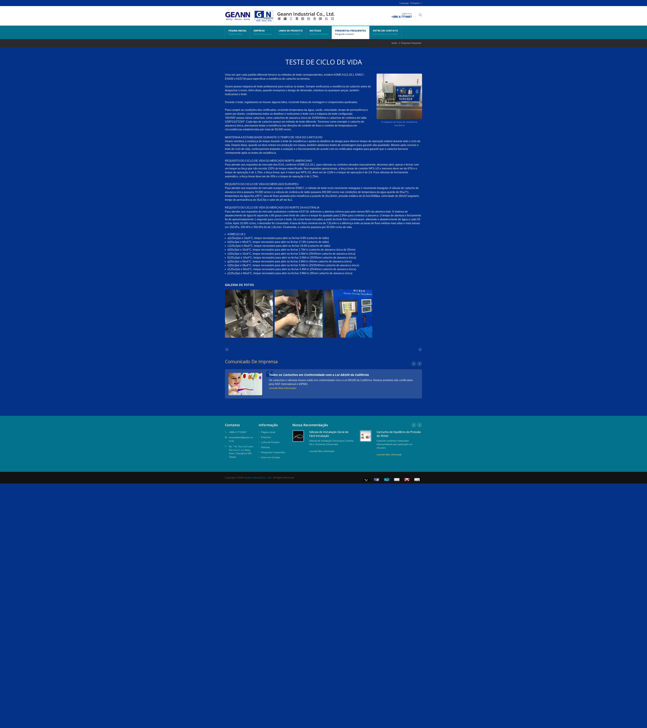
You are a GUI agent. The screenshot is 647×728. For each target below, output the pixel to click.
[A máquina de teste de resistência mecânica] (399, 97)
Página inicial (237, 32)
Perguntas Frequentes (350, 32)
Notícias (319, 32)
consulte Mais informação (282, 388)
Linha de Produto (291, 32)
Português (415, 3)
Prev (413, 363)
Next (419, 363)
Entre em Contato (385, 32)
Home (394, 43)
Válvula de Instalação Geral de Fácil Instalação (328, 434)
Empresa (263, 32)
